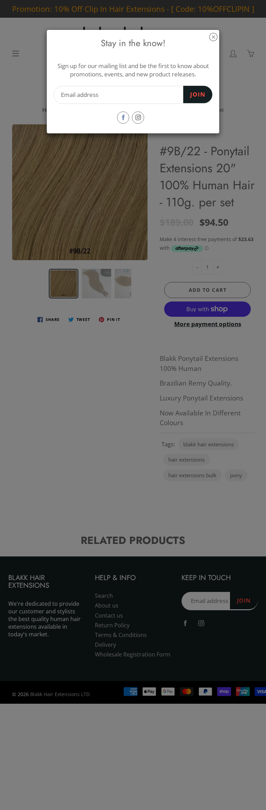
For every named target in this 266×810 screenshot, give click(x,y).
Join (197, 94)
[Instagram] (138, 117)
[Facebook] (123, 117)
